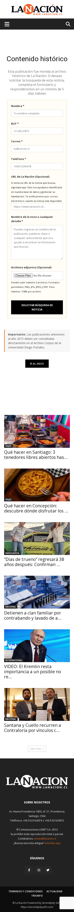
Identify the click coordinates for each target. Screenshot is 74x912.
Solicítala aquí (53, 843)
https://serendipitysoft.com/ (37, 907)
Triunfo (37, 895)
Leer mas (35, 748)
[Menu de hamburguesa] (7, 24)
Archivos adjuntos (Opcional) (31, 267)
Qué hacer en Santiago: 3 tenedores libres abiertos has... (36, 454)
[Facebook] (29, 870)
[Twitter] (48, 870)
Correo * (17, 141)
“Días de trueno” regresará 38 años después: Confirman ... (34, 561)
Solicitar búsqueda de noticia (37, 307)
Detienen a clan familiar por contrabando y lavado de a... (32, 615)
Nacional (10, 606)
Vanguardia (12, 553)
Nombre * (17, 106)
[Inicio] (37, 787)
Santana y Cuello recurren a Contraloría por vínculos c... (32, 727)
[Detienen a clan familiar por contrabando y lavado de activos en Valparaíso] (37, 592)
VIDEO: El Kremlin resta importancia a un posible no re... (32, 672)
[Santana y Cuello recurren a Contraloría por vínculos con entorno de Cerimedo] (37, 704)
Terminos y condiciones (25, 891)
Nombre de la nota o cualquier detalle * (32, 219)
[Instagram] (39, 870)
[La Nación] (37, 9)
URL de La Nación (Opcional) (30, 176)
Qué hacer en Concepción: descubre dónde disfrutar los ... (36, 508)
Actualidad (54, 891)
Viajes (8, 446)
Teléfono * (18, 159)
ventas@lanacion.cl (45, 838)
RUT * (15, 123)
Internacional (13, 660)
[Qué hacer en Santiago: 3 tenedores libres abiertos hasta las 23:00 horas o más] (37, 431)
